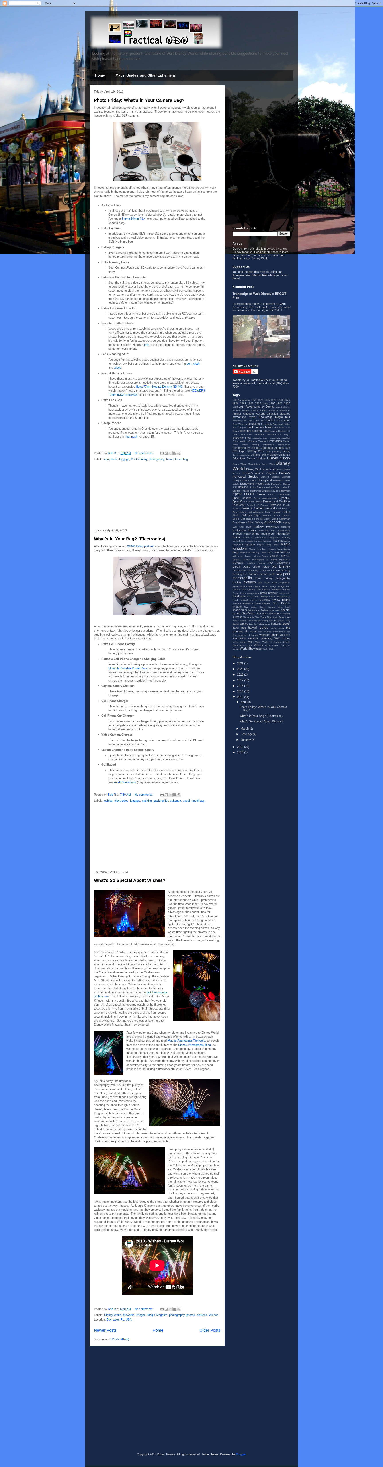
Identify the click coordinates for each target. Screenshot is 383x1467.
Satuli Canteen (263, 603)
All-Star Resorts (241, 410)
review (276, 599)
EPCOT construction (279, 494)
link (146, 344)
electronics (121, 800)
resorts (253, 600)
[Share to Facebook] (174, 453)
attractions (239, 417)
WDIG (251, 642)
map (235, 552)
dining (286, 451)
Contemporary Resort (246, 447)
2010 (240, 752)
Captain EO (284, 431)
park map (275, 574)
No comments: (144, 453)
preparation (253, 593)
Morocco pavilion (242, 559)
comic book (240, 445)
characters (275, 438)
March (245, 728)
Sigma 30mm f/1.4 (133, 218)
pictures (202, 1315)
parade (264, 574)
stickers (286, 614)
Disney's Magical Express (275, 477)
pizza (274, 582)
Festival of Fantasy (258, 505)
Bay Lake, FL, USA (119, 1319)
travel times (277, 628)
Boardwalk (266, 424)
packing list (161, 800)
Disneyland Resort (252, 483)
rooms (286, 599)
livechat (278, 540)
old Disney (281, 566)
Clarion (286, 441)
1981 (243, 403)
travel (169, 459)
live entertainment (263, 541)
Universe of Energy (248, 635)
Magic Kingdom (157, 1315)
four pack (131, 436)
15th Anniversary (241, 400)
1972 (254, 400)
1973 (260, 400)
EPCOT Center (254, 494)
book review (256, 427)
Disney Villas (268, 464)
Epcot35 (237, 501)
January (246, 739)
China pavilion (240, 441)
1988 (235, 407)
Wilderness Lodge (242, 645)
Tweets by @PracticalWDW (250, 380)
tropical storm (271, 631)
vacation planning (260, 638)
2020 (240, 669)
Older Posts (209, 1330)
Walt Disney (282, 638)
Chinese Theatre (257, 441)
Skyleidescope (252, 610)
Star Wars (248, 613)
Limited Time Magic (243, 541)
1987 (287, 403)
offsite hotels (261, 566)
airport (279, 407)
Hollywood (272, 526)
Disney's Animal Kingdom (260, 473)
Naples (261, 563)
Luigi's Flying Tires (268, 544)
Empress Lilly (268, 491)
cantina (273, 431)
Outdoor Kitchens (271, 570)
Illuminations (283, 530)
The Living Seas (275, 617)
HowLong (264, 530)
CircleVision (274, 441)
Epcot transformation (265, 498)
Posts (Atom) (120, 1339)
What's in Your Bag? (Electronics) (129, 538)
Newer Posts (105, 1330)
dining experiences (242, 455)
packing (147, 800)
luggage (124, 459)
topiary (244, 623)
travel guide (258, 627)
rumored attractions (243, 603)
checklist (285, 438)
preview (273, 592)
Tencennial (248, 617)
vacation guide (268, 634)
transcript (276, 623)
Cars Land (239, 434)
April (244, 702)
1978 (280, 400)
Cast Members (255, 434)
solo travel (275, 610)
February (247, 734)
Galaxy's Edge (251, 515)
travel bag (181, 459)
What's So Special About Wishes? (129, 880)
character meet (260, 438)
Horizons (285, 527)
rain (288, 593)
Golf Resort (247, 519)
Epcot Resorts (242, 498)
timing (265, 620)
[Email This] (162, 453)
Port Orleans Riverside (269, 589)
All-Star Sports (259, 410)
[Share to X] (170, 453)
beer (263, 420)
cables (108, 800)
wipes (117, 367)
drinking (243, 487)
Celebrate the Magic (278, 434)
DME (267, 484)
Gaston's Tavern (271, 515)
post (275, 251)
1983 (258, 403)
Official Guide (241, 566)
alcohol (286, 407)
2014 (240, 691)
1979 (287, 399)
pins (260, 582)
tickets (243, 620)
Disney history (278, 458)
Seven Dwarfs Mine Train (274, 607)
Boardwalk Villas (281, 424)
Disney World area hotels (261, 469)
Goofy (267, 519)
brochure (245, 430)
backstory (237, 420)
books (269, 427)
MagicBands (283, 549)
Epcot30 (284, 498)
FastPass (284, 501)
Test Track (260, 617)
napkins (251, 563)
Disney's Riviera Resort (245, 480)
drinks (253, 487)
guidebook (272, 522)
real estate (253, 596)
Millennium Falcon (242, 556)
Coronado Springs (272, 447)
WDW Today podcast (140, 546)
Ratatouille (239, 596)
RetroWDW (264, 600)
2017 (242, 406)
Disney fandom (256, 458)
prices (282, 593)
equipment (110, 459)
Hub (273, 530)
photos (190, 1315)
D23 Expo (239, 451)
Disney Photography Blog (194, 1044)
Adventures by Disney (260, 406)
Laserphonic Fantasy (279, 537)
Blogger (241, 1454)
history (258, 526)
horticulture (239, 530)
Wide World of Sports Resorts (272, 642)
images (141, 1315)
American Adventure (279, 410)
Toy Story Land (262, 624)
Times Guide (254, 620)
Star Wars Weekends (269, 613)
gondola (258, 519)
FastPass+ (239, 504)
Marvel (243, 552)
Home (100, 75)
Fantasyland (270, 501)
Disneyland (265, 480)
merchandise (282, 552)
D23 (287, 447)
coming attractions (263, 445)
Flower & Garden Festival (258, 508)
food (278, 508)
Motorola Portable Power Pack (127, 668)
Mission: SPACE (279, 555)
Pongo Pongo (277, 586)
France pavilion (273, 512)
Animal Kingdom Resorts (249, 413)
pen (189, 363)
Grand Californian (281, 519)
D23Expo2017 (255, 451)
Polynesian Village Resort (254, 586)
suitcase (175, 800)
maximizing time (257, 552)
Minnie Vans (261, 556)
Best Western (240, 424)
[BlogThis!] (166, 453)
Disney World (112, 1315)
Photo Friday (139, 459)
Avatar (252, 416)
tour (251, 624)
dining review (260, 454)
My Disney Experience (278, 559)
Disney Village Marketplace (246, 464)
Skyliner (264, 610)
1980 (236, 403)
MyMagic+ (239, 562)
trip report (251, 631)
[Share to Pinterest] (179, 453)
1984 (265, 403)
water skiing (239, 642)
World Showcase (251, 648)
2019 (240, 674)
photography (156, 459)
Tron (260, 631)
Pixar (267, 582)
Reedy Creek (268, 596)
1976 (273, 400)
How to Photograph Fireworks (186, 1040)
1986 (279, 403)
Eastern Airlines (265, 487)
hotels (252, 530)
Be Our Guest (251, 420)
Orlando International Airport (247, 570)
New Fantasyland (278, 562)
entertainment (283, 491)
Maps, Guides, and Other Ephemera (145, 75)
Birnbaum (254, 423)
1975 (267, 400)
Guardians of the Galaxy (248, 522)
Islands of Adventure (254, 537)
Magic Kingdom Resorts (262, 549)
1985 (272, 403)
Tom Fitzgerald (276, 620)
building (257, 430)
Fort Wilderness (256, 512)
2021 (240, 663)
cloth (196, 363)
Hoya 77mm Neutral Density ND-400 (159, 386)
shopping (238, 610)
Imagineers (267, 533)
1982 (250, 403)
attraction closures (278, 413)
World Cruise (272, 645)
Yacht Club (268, 649)
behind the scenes (278, 420)
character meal (242, 437)
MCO (270, 552)
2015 (240, 685)
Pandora (253, 574)
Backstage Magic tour (274, 417)
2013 (240, 697)
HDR (248, 527)
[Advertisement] (157, 495)
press (263, 592)
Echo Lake (281, 487)
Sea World (250, 607)
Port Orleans (248, 589)
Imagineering (251, 533)
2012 (240, 747)
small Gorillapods (125, 782)
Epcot (237, 494)
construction (284, 445)
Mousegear (258, 559)
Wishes (213, 1315)
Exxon (259, 501)
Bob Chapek (239, 427)
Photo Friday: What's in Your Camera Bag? (139, 100)
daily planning (273, 451)
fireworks (129, 1315)
